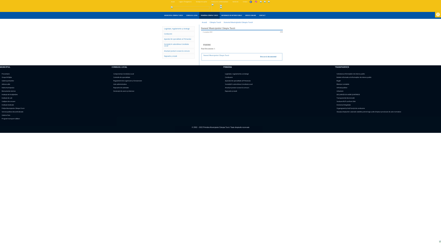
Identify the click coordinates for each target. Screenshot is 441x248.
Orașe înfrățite (7, 77)
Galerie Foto (6, 115)
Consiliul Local (192, 15)
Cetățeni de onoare (8, 101)
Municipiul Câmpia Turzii (173, 15)
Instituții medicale (8, 105)
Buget (339, 81)
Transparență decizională (346, 98)
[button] (282, 15)
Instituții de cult (7, 98)
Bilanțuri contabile (343, 84)
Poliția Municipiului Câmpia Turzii (13, 108)
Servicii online (250, 15)
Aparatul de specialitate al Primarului (238, 81)
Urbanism (340, 91)
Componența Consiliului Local (123, 74)
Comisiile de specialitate (121, 77)
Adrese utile (6, 84)
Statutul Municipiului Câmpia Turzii (216, 55)
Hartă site (235, 2)
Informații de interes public (231, 15)
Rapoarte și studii (231, 91)
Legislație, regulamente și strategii (237, 74)
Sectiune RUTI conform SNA (346, 101)
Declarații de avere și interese (123, 91)
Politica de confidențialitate (219, 2)
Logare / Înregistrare (185, 2)
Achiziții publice (342, 88)
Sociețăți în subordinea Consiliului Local (239, 84)
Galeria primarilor (8, 81)
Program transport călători (11, 119)
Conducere (229, 77)
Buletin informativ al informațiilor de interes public (354, 77)
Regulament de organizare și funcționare (127, 81)
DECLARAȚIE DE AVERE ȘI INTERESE (348, 94)
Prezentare (6, 74)
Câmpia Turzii (215, 22)
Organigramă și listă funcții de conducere (351, 108)
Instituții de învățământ (10, 94)
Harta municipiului (8, 88)
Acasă (173, 2)
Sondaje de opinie (201, 2)
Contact (244, 2)
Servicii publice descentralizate (12, 112)
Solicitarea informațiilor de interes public (351, 74)
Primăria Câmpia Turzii (209, 15)
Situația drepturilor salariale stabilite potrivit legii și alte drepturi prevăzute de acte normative (369, 112)
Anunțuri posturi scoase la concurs (237, 88)
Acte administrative (120, 84)
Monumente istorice (9, 91)
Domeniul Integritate (344, 105)
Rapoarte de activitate (121, 88)
